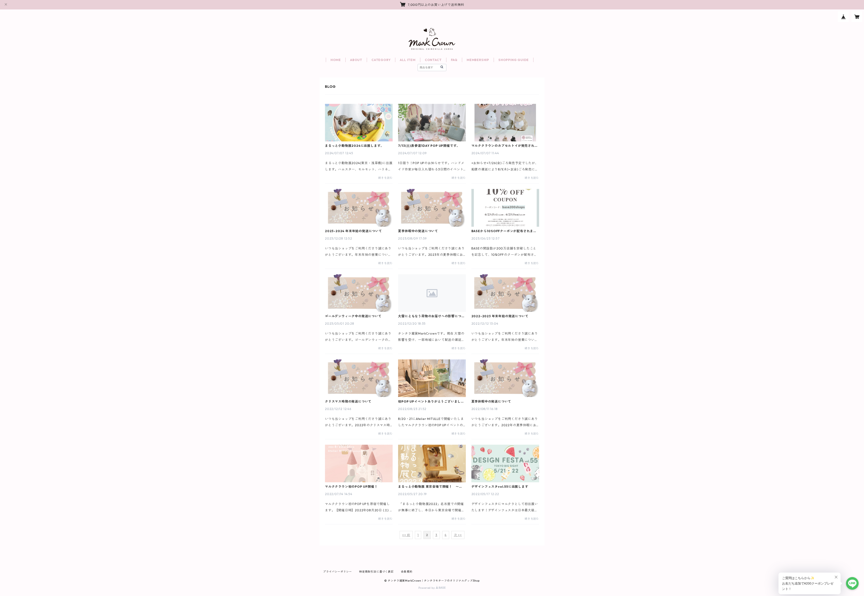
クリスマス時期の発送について (348, 401)
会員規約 (406, 571)
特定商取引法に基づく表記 (376, 571)
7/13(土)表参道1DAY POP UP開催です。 (429, 145)
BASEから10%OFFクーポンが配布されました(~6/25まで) (504, 231)
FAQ (454, 60)
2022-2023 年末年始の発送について (500, 316)
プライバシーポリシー (337, 571)
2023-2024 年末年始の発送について (353, 231)
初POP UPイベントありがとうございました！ (429, 401)
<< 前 (406, 535)
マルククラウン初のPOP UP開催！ (351, 486)
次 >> (458, 535)
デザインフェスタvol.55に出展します (499, 486)
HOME (336, 60)
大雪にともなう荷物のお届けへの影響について (431, 316)
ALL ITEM (407, 60)
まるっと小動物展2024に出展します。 (354, 145)
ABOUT (356, 60)
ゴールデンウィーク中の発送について (353, 316)
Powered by (427, 587)
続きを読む (385, 177)
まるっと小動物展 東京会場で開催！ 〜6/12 (428, 486)
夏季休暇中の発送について (418, 231)
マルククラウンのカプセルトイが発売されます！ (504, 145)
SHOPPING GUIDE (513, 60)
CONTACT (433, 60)
